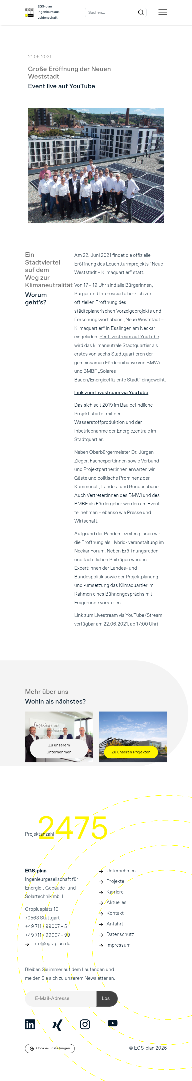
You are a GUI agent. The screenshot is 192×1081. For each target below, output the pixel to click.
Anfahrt (114, 924)
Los (106, 998)
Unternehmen (121, 871)
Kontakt (115, 913)
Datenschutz (120, 934)
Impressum (118, 945)
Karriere (115, 892)
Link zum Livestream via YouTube (111, 392)
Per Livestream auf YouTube (129, 337)
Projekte (115, 881)
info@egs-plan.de (51, 943)
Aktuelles (116, 902)
